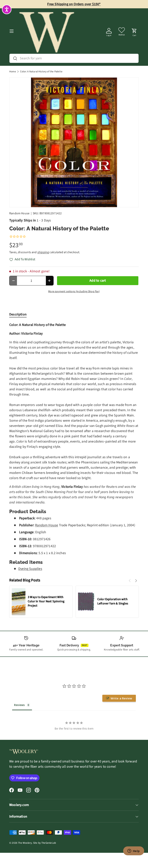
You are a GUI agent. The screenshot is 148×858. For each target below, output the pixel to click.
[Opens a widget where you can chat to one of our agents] (133, 851)
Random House (19, 213)
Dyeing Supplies (30, 568)
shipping (43, 252)
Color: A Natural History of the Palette (41, 71)
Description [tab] (18, 314)
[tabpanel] (74, 447)
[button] (134, 31)
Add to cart (97, 280)
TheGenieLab (48, 843)
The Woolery (25, 843)
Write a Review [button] (121, 698)
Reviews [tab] (19, 705)
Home (12, 71)
